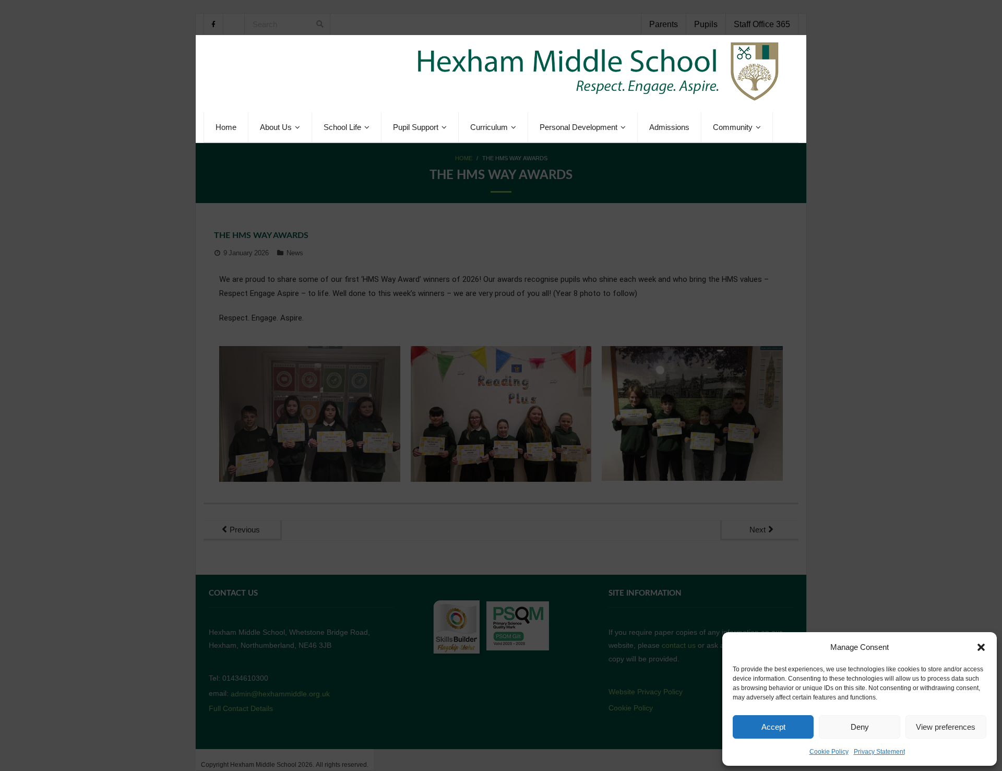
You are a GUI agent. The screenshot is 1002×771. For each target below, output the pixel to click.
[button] (981, 647)
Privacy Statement (879, 752)
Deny (860, 727)
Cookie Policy (829, 752)
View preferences (945, 727)
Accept (773, 727)
